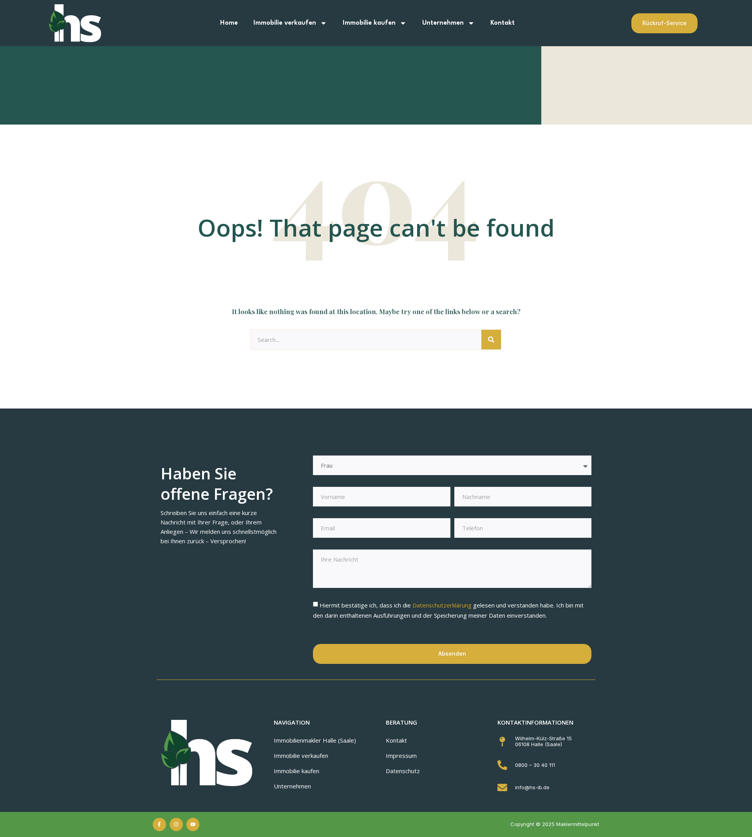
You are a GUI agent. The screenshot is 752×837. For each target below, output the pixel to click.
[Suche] (491, 339)
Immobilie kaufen (369, 23)
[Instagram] (176, 824)
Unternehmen (443, 23)
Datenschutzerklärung (442, 605)
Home (229, 23)
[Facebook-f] (159, 824)
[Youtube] (193, 824)
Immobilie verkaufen (284, 23)
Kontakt (502, 23)
